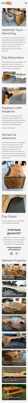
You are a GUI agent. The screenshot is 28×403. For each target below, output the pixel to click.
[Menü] (26, 3)
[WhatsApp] (17, 253)
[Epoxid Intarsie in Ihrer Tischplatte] (14, 323)
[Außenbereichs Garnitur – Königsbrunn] (14, 272)
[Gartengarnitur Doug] (14, 392)
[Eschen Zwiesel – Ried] (14, 289)
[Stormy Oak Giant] (14, 375)
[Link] (6, 3)
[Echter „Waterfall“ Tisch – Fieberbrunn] (14, 358)
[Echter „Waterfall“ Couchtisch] (14, 341)
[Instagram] (11, 253)
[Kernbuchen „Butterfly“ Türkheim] (14, 306)
